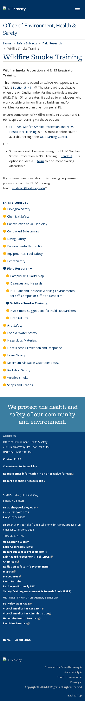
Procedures (12, 576)
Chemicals (11, 561)
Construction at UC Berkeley (27, 224)
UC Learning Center (53, 136)
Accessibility (73, 672)
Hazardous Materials (22, 340)
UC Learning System (16, 542)
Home (7, 43)
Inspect (9, 571)
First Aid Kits (19, 318)
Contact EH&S (12, 459)
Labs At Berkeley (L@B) (18, 547)
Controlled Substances (23, 231)
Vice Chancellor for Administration (27, 613)
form (40, 161)
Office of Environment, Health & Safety (39, 29)
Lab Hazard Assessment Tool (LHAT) (28, 556)
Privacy (76, 682)
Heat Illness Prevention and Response (34, 348)
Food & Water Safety (22, 333)
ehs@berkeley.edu (24, 507)
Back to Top (74, 695)
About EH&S (23, 640)
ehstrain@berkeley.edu (29, 188)
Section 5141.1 (25, 87)
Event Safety (16, 261)
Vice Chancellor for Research (23, 608)
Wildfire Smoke (17, 377)
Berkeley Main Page (17, 603)
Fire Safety (14, 325)
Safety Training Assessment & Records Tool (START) (37, 591)
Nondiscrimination (69, 677)
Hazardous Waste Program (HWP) (25, 551)
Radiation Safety (18, 370)
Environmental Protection (25, 246)
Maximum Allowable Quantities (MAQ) (33, 363)
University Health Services (21, 618)
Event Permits (12, 581)
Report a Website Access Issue (24, 481)
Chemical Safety (18, 216)
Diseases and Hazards (26, 283)
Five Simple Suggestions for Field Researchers (43, 310)
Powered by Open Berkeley (63, 667)
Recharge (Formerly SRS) (19, 586)
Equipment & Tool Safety (25, 253)
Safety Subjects (27, 43)
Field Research (52, 43)
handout (66, 156)
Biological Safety (18, 209)
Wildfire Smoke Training (28, 303)
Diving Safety (16, 239)
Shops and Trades (20, 385)
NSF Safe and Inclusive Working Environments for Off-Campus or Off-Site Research (42, 293)
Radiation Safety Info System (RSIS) (26, 566)
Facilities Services (16, 623)
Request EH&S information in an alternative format (38, 473)
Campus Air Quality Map (27, 276)
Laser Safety (16, 355)
